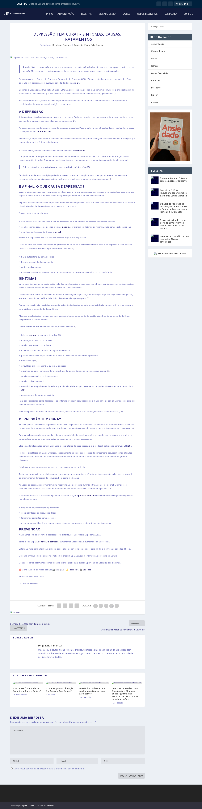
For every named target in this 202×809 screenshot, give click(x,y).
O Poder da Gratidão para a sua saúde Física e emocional (174, 239)
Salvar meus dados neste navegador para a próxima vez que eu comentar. (49, 768)
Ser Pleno (171, 14)
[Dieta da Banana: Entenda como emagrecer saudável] (155, 180)
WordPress (51, 806)
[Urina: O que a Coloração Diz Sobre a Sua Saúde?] (61, 683)
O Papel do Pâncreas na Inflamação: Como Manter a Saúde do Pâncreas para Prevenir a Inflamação (173, 207)
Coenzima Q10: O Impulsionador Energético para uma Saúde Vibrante (173, 193)
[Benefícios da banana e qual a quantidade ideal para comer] (94, 683)
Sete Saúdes (97, 45)
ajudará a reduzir (85, 495)
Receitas (86, 14)
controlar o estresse (48, 542)
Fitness (154, 65)
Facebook (73, 570)
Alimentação (66, 14)
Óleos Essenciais (147, 14)
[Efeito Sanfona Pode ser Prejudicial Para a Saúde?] (28, 683)
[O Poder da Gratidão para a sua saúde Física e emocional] (155, 238)
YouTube (86, 570)
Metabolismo (107, 14)
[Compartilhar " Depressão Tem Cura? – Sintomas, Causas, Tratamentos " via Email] (77, 606)
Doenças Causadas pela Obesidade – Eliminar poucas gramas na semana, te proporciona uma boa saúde (125, 694)
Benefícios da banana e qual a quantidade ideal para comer (92, 691)
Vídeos (154, 102)
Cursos (188, 14)
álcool (58, 232)
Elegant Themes (27, 806)
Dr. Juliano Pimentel (61, 45)
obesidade (79, 150)
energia (32, 335)
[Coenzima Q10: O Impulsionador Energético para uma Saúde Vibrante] (155, 192)
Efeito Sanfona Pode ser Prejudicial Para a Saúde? (27, 689)
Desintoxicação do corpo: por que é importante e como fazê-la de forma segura (173, 224)
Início (49, 14)
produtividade (44, 131)
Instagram (59, 570)
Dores (126, 14)
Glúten (154, 94)
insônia (65, 227)
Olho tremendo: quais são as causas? (47, 3)
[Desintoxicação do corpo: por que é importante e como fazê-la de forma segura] (155, 222)
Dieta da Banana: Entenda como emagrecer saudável (173, 179)
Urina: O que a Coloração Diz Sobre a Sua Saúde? (60, 689)
